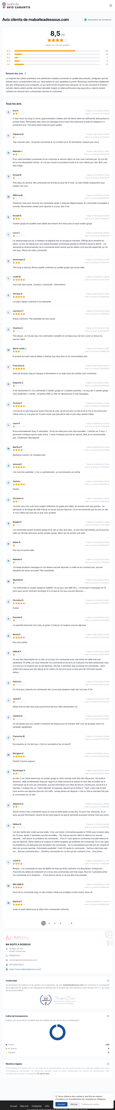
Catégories (37, 1106)
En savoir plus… (44, 1073)
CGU (47, 1106)
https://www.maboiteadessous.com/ (25, 969)
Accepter (61, 1104)
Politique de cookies (90, 1104)
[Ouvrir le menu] (110, 5)
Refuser (74, 1104)
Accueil (13, 1106)
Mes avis (24, 1106)
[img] (25, 73)
